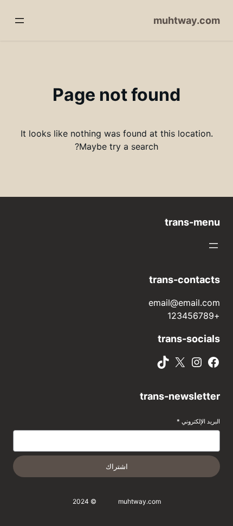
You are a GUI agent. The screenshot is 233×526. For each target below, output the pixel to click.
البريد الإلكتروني (198, 421)
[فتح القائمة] (19, 20)
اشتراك (117, 467)
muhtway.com (186, 20)
